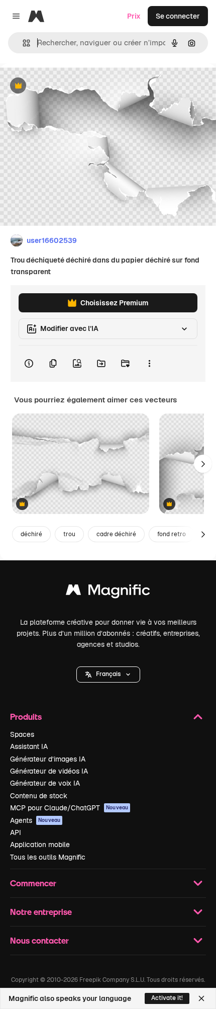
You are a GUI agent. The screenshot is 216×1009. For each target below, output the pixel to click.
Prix (134, 16)
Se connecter (178, 16)
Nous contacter (39, 940)
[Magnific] (108, 592)
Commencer (33, 883)
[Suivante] (203, 463)
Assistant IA (29, 746)
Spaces (22, 734)
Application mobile (40, 844)
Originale (66, 86)
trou (69, 534)
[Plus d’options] (149, 364)
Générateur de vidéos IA (49, 771)
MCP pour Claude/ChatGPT (69, 807)
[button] (108, 674)
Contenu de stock (38, 795)
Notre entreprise (41, 911)
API (15, 832)
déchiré (31, 534)
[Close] (201, 998)
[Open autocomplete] (22, 43)
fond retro (171, 534)
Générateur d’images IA (47, 759)
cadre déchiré (116, 534)
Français (108, 674)
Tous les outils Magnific (47, 857)
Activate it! (167, 998)
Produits (26, 716)
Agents (35, 820)
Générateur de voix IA (45, 783)
